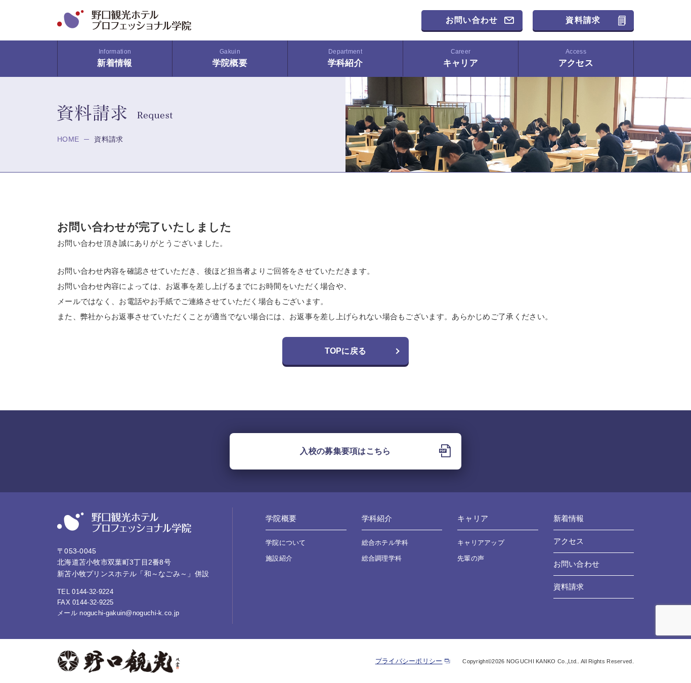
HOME (68, 139)
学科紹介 (345, 58)
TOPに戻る (346, 351)
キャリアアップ (480, 542)
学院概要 (229, 58)
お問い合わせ (472, 20)
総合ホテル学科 (385, 542)
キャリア (460, 58)
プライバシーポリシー (409, 661)
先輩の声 (470, 558)
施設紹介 (279, 558)
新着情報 (114, 58)
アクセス (575, 58)
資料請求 (583, 20)
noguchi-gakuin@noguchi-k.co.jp (129, 613)
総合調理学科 (382, 558)
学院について (286, 542)
